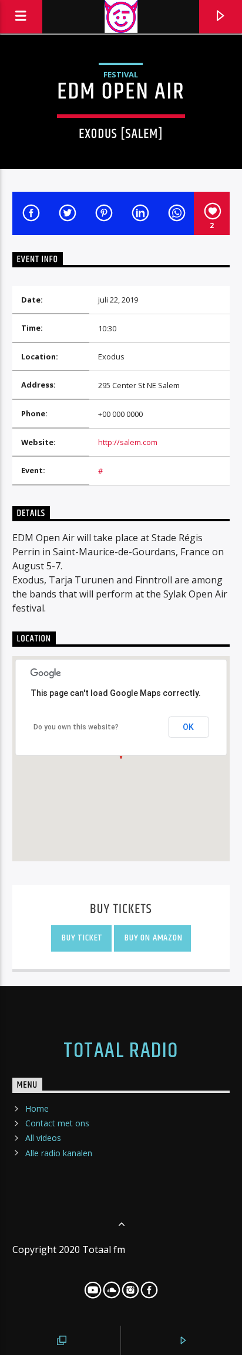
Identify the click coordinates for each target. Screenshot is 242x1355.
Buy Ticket (81, 937)
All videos (43, 1137)
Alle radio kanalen (58, 1153)
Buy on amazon (152, 937)
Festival (120, 74)
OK (188, 727)
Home (37, 1108)
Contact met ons (57, 1123)
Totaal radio (120, 1051)
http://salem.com (127, 442)
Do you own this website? (76, 727)
